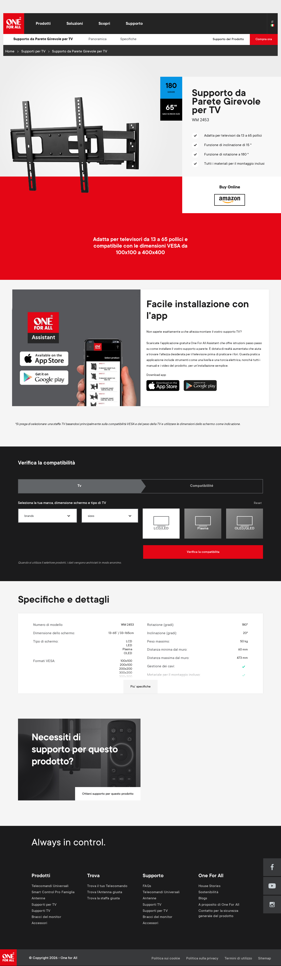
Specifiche (128, 39)
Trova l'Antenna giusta (104, 892)
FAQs (147, 886)
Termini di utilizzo (238, 959)
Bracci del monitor (46, 917)
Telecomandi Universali (50, 886)
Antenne (38, 899)
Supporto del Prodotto (228, 39)
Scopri (104, 24)
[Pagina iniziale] (13, 23)
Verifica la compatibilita (203, 552)
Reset (258, 503)
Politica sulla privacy (202, 959)
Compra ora (264, 39)
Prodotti (43, 24)
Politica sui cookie (165, 959)
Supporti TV (41, 911)
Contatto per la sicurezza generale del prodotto (218, 913)
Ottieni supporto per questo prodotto (107, 794)
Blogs (202, 899)
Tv (84, 486)
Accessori (39, 923)
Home (9, 52)
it (274, 25)
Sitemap (264, 959)
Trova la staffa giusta (103, 899)
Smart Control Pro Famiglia (53, 892)
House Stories (209, 886)
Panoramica (97, 39)
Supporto (134, 24)
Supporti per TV (33, 52)
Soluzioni (75, 24)
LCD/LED (161, 528)
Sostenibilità (208, 892)
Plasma (202, 528)
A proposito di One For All (218, 905)
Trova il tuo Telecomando (107, 886)
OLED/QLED (244, 528)
